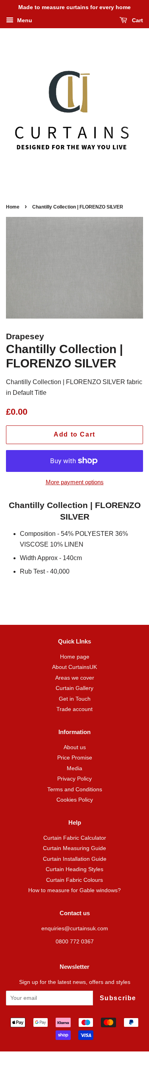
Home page (74, 657)
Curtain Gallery (74, 688)
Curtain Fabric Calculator (74, 838)
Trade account (74, 709)
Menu (23, 20)
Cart (136, 20)
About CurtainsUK (74, 667)
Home (12, 207)
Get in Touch (75, 699)
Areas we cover (74, 678)
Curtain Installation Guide (74, 859)
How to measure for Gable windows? (74, 890)
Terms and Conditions (74, 789)
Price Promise (74, 758)
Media (74, 768)
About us (75, 747)
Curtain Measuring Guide (74, 848)
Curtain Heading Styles (74, 869)
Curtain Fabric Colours (74, 880)
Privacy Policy (74, 779)
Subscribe (118, 998)
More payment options (75, 482)
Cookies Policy (74, 800)
